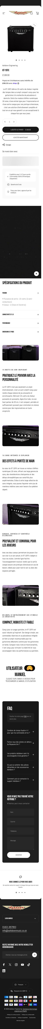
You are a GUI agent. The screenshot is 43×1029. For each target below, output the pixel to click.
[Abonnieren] (34, 954)
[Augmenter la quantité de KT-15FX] (13, 122)
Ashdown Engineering (10, 65)
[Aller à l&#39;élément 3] (22, 60)
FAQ (25, 716)
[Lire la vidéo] (20, 243)
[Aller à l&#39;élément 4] (25, 60)
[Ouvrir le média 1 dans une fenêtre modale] (34, 25)
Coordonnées (32, 1017)
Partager (8, 145)
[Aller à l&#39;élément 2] (19, 60)
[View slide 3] (22, 892)
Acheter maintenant (20, 137)
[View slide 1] (16, 892)
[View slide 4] (25, 892)
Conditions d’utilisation (11, 1017)
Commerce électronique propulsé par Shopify (26, 1010)
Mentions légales (21, 1020)
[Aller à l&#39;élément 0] (16, 60)
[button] (36, 273)
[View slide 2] (19, 892)
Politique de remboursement (13, 1014)
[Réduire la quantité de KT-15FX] (5, 122)
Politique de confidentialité (28, 1014)
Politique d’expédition (23, 1017)
